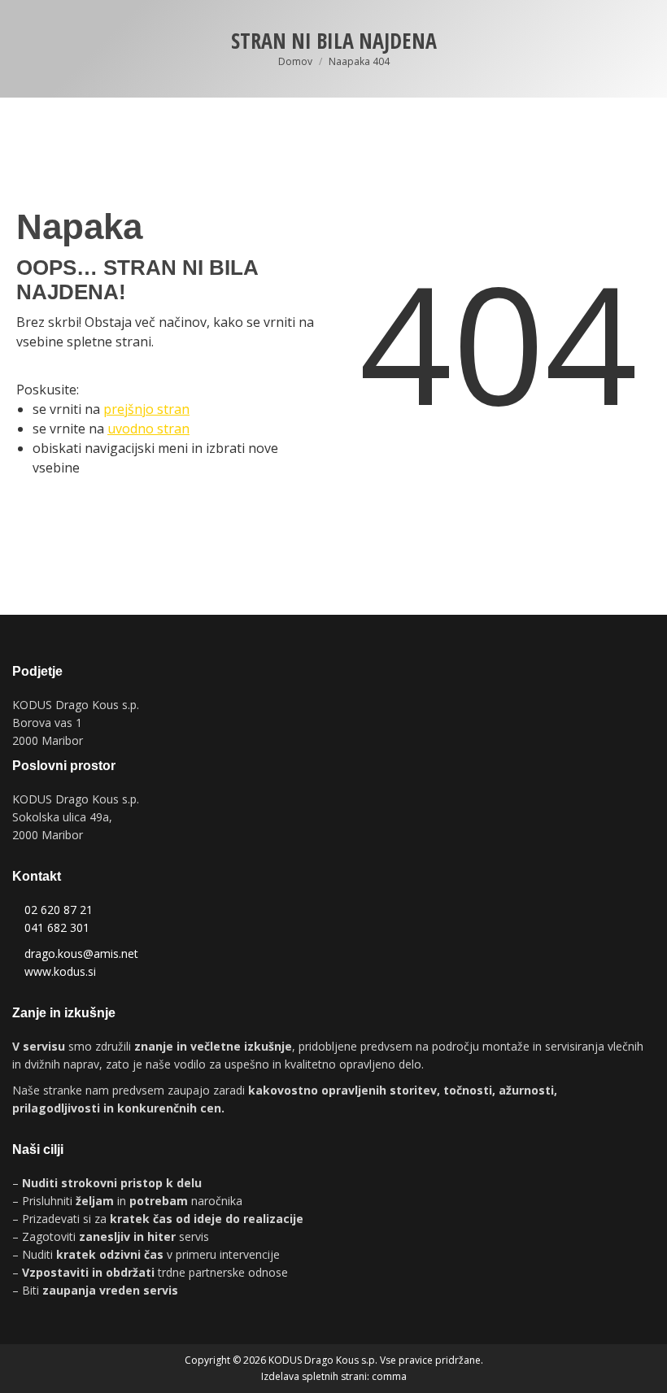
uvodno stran (148, 428)
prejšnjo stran (146, 409)
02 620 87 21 (58, 909)
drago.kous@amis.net (81, 953)
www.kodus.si (60, 971)
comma (389, 1376)
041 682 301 (56, 927)
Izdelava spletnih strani (314, 1376)
